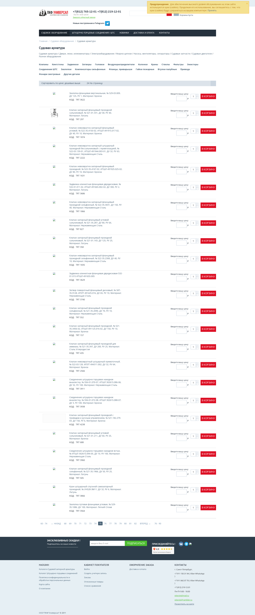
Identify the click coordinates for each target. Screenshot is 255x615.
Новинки (124, 33)
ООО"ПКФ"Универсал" (49, 612)
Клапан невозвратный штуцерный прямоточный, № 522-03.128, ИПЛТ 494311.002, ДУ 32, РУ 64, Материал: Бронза (94, 364)
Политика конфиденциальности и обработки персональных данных (54, 578)
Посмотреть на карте (184, 604)
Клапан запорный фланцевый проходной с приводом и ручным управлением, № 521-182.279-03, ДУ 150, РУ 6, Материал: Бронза (95, 418)
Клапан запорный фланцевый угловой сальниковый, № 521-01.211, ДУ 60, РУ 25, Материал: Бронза (90, 436)
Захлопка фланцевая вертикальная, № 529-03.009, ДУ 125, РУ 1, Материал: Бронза (95, 94)
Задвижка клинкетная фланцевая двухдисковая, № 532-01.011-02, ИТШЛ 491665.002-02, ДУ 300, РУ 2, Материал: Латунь (95, 187)
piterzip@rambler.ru (183, 599)
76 (105, 523)
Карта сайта (44, 584)
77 (110, 523)
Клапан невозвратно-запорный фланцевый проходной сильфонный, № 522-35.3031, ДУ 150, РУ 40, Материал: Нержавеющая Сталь (95, 205)
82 (135, 523)
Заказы (87, 577)
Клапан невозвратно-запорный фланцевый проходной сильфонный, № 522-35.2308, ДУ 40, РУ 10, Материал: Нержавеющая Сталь (94, 258)
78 (115, 523)
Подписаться (136, 543)
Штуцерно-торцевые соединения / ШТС (93, 33)
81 (130, 523)
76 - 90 (158, 523)
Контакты (164, 33)
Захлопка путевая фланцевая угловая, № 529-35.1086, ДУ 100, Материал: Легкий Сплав (92, 506)
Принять (212, 10)
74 (95, 523)
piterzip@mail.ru (182, 595)
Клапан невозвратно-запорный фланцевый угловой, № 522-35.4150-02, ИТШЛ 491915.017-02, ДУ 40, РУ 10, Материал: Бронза (94, 130)
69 (70, 523)
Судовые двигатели (202, 53)
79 (120, 523)
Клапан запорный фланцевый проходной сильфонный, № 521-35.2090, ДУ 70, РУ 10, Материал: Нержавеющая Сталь (90, 311)
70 (75, 523)
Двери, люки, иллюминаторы (74, 53)
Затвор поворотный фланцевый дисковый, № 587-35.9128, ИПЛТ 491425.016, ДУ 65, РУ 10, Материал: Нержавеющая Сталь (95, 293)
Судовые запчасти (180, 53)
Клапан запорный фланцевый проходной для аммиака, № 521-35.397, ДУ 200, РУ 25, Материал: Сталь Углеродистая (94, 346)
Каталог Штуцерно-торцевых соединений (58, 573)
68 (65, 523)
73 (90, 523)
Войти (87, 569)
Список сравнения (92, 585)
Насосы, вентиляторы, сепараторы (152, 53)
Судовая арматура (48, 53)
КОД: (71, 99)
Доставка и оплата (144, 33)
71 (80, 523)
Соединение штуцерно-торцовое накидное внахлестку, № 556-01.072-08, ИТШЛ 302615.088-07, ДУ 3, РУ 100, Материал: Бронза (95, 400)
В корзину (208, 96)
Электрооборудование (102, 53)
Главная (43, 41)
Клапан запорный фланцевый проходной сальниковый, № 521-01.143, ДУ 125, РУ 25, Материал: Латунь (91, 240)
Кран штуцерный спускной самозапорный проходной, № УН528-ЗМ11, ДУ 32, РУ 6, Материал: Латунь (95, 489)
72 (85, 523)
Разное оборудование (50, 56)
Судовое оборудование (54, 33)
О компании (44, 588)
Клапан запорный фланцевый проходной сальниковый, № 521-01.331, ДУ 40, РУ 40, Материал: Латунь (90, 113)
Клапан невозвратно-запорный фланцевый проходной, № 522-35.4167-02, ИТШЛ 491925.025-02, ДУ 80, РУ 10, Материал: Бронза (95, 169)
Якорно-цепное (124, 53)
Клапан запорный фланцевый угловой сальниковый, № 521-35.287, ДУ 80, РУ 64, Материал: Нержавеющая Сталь (90, 222)
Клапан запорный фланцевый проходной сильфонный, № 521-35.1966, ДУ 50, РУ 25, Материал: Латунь (90, 471)
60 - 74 (44, 523)
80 (125, 523)
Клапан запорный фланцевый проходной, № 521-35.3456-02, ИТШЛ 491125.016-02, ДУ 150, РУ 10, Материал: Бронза (94, 328)
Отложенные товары (93, 581)
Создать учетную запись (95, 573)
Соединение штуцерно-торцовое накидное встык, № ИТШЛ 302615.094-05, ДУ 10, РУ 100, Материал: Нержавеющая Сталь (94, 453)
